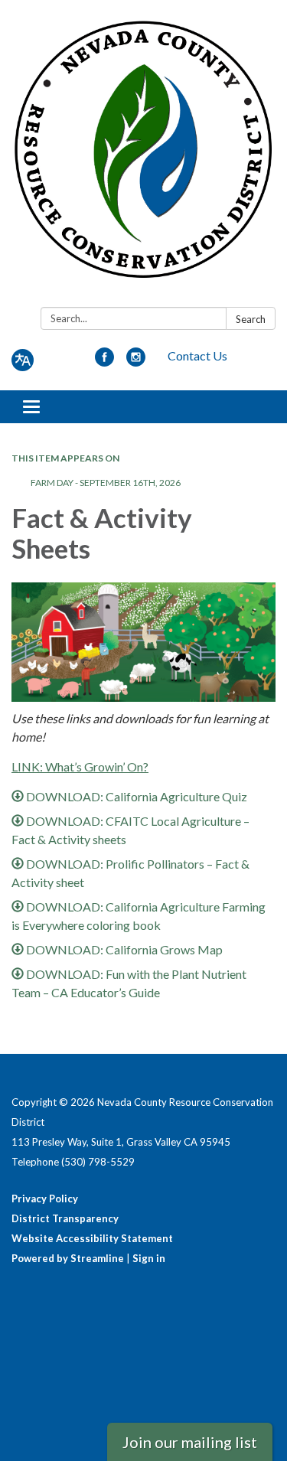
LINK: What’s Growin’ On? (79, 766)
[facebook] (104, 361)
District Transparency (65, 1218)
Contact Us (197, 355)
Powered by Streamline (67, 1258)
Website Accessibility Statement (92, 1238)
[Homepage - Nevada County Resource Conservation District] (143, 156)
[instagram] (135, 361)
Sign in (148, 1258)
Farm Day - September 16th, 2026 (106, 482)
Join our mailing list (189, 1442)
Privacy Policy (44, 1198)
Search (251, 319)
